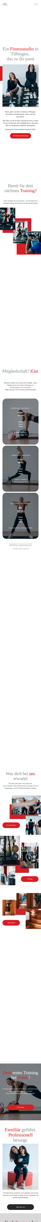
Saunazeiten (11, 922)
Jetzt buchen (20, 1107)
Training (29, 879)
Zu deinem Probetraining (20, 136)
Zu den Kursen (11, 825)
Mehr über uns (20, 1207)
